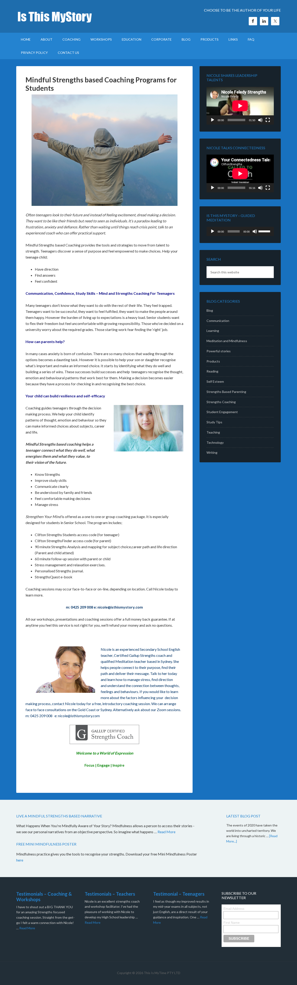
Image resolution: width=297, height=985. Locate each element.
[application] (240, 106)
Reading (212, 371)
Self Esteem (215, 381)
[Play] (212, 120)
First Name (231, 922)
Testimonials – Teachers (110, 894)
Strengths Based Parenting (226, 392)
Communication (218, 321)
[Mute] (260, 120)
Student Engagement (222, 412)
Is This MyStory (55, 16)
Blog (210, 310)
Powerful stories (219, 351)
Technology (215, 442)
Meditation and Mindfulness (227, 341)
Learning (213, 331)
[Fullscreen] (267, 120)
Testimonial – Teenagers (178, 894)
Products (213, 361)
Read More (166, 831)
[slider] (264, 231)
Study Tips (214, 422)
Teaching (213, 432)
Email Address (233, 908)
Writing (212, 452)
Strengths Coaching (221, 402)
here (20, 860)
